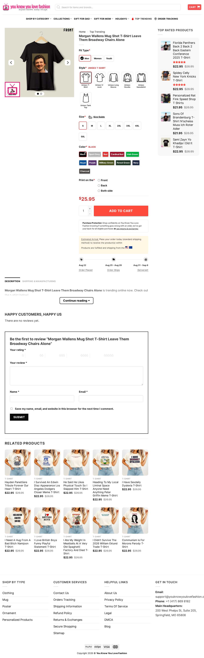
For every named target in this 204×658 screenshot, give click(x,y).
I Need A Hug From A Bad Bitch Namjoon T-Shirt (18, 543)
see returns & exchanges (127, 228)
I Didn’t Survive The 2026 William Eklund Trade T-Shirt (105, 543)
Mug (5, 599)
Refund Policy (62, 613)
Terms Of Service (116, 606)
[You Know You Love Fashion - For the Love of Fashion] (26, 7)
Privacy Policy (113, 599)
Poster (6, 606)
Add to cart (121, 211)
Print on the (87, 180)
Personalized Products (17, 619)
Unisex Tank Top (85, 106)
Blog (107, 626)
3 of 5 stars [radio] (52, 355)
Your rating (18, 349)
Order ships (113, 270)
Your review (18, 362)
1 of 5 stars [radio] (15, 355)
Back (104, 185)
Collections (62, 19)
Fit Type (84, 50)
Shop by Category (37, 19)
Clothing (8, 593)
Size (82, 116)
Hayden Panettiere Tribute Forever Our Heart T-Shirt (16, 485)
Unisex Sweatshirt (141, 86)
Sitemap (58, 633)
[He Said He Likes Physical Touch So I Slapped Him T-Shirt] (76, 462)
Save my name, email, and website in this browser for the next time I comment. (64, 408)
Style (83, 67)
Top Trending (143, 19)
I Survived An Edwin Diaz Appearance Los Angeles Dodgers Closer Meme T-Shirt (47, 487)
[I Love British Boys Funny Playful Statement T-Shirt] (47, 520)
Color (83, 146)
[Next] (67, 62)
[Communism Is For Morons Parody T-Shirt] (135, 520)
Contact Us (61, 593)
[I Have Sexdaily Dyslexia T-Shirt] (135, 462)
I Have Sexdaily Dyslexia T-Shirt (132, 484)
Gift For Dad (82, 19)
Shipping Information (67, 606)
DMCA (108, 619)
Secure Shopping (64, 626)
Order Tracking (168, 19)
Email (83, 391)
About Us (110, 593)
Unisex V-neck (99, 86)
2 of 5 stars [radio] (33, 355)
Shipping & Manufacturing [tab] (39, 281)
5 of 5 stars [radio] (97, 355)
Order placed (86, 270)
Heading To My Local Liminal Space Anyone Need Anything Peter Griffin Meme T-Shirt (105, 489)
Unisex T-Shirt (85, 86)
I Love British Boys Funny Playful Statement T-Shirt (45, 543)
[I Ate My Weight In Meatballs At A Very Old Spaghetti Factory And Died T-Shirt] (76, 520)
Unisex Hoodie (127, 86)
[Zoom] (9, 92)
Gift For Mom (102, 19)
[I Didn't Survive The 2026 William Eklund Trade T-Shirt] (106, 520)
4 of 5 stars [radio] (73, 355)
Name (14, 391)
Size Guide (99, 117)
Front (104, 180)
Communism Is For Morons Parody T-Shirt (133, 543)
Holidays (121, 19)
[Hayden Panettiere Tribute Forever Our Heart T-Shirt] (18, 462)
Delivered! (143, 270)
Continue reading (75, 300)
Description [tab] (12, 281)
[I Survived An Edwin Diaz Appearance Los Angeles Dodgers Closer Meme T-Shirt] (47, 462)
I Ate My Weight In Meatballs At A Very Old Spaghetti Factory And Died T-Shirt (75, 546)
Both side (107, 190)
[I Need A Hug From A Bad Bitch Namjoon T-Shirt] (18, 520)
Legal (108, 613)
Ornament (9, 613)
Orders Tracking (64, 599)
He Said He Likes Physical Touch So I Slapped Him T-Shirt (75, 485)
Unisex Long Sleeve (113, 86)
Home (82, 31)
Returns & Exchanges (67, 619)
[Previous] (11, 62)
